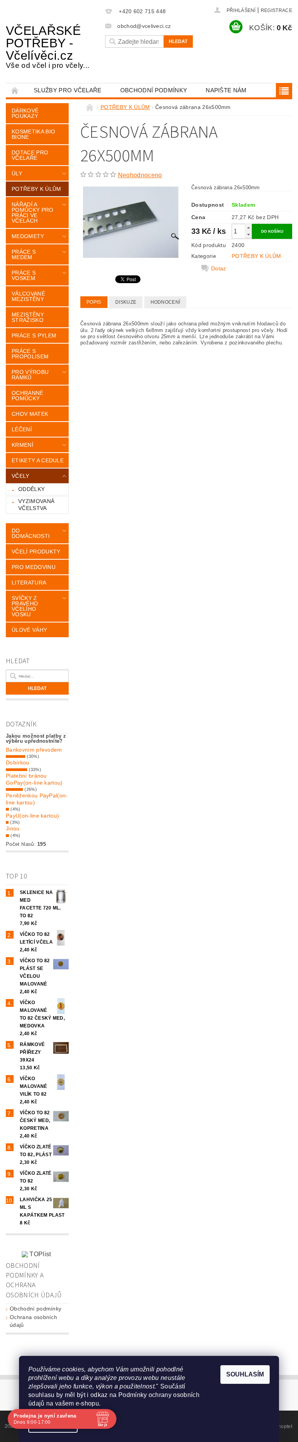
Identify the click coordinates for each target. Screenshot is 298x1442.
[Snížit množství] (248, 234)
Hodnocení (165, 302)
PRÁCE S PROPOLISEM (30, 354)
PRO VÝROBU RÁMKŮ (30, 374)
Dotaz (218, 268)
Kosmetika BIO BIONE (33, 134)
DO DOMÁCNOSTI (31, 533)
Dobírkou (17, 762)
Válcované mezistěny (28, 296)
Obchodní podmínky (153, 90)
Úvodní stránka (15, 90)
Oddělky (31, 489)
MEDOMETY (28, 236)
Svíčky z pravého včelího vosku (25, 606)
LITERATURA (29, 582)
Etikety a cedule (38, 460)
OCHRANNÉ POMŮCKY (27, 395)
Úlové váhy (29, 630)
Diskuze (125, 302)
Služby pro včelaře (68, 90)
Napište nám (226, 90)
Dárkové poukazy (25, 113)
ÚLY (17, 173)
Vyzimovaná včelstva (36, 504)
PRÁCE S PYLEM (34, 335)
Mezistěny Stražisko (28, 317)
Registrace (276, 10)
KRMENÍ (22, 445)
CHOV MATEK (30, 414)
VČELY (20, 476)
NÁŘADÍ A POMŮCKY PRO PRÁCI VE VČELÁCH (33, 212)
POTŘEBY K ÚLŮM (36, 189)
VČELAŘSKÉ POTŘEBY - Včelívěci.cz (47, 46)
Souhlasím (245, 1374)
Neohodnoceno (140, 175)
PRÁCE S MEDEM (24, 254)
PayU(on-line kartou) (32, 816)
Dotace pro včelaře (30, 155)
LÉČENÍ (22, 429)
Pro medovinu (33, 567)
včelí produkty (36, 551)
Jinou (13, 828)
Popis (94, 302)
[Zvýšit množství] (248, 227)
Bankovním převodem (34, 750)
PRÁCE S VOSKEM (24, 275)
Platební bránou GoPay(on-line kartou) (34, 779)
